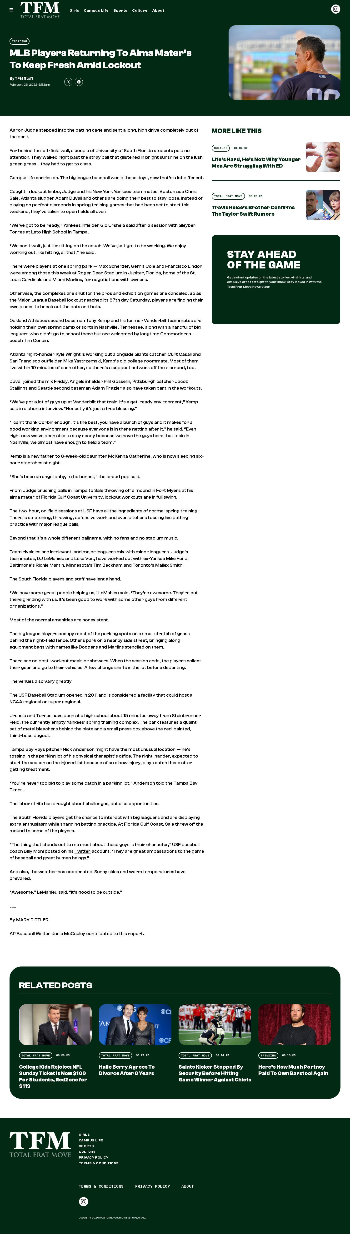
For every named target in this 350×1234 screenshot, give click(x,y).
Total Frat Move (228, 196)
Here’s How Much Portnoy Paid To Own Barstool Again (293, 1070)
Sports (120, 10)
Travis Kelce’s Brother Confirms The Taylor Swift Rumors (253, 210)
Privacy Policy (94, 1158)
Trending (19, 41)
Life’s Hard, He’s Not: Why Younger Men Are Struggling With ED (256, 162)
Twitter (83, 851)
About (158, 10)
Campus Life (96, 10)
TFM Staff (24, 78)
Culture (140, 10)
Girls (74, 10)
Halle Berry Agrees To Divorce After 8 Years (127, 1070)
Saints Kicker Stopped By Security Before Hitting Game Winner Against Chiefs (215, 1073)
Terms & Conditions (99, 1163)
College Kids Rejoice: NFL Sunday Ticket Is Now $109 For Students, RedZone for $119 (53, 1076)
